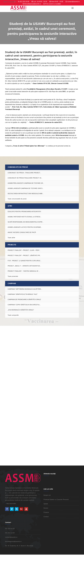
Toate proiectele (13, 276)
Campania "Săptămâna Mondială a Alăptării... (25, 289)
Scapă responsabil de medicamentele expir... (26, 222)
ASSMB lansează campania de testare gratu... (26, 188)
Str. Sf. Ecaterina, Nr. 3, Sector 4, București (19, 546)
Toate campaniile (13, 315)
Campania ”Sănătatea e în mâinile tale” (23, 294)
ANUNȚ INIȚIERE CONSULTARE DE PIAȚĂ (22, 232)
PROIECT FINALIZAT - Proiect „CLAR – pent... (24, 250)
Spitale (46, 504)
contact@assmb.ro (73, 1)
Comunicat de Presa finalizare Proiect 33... (25, 178)
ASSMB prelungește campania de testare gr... (26, 183)
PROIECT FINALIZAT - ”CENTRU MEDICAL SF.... (24, 271)
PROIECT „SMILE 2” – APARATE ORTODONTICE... (24, 266)
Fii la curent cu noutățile (53, 4)
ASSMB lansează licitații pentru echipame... (25, 227)
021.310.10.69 (10, 533)
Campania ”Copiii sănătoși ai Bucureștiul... (24, 304)
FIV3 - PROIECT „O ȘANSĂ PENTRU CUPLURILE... (24, 260)
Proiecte (46, 512)
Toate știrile (11, 237)
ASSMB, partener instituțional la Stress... (24, 217)
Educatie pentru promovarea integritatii (24, 211)
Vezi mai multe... (11, 503)
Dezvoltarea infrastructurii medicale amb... (26, 193)
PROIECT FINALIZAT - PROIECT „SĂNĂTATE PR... (24, 255)
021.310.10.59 (24, 1)
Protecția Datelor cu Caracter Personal (56, 499)
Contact (46, 516)
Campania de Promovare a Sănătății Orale (24, 299)
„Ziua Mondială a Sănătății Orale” (21, 310)
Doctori (46, 508)
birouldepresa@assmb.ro (33, 4)
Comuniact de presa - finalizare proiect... (24, 173)
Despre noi (47, 495)
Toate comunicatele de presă (17, 199)
